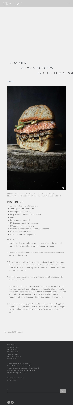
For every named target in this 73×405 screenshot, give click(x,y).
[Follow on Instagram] (12, 402)
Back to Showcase (15, 332)
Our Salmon (11, 345)
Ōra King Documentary (14, 356)
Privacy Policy (11, 380)
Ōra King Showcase (13, 352)
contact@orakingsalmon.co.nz (16, 373)
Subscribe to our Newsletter (15, 378)
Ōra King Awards (12, 354)
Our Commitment (12, 347)
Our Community (12, 349)
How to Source (11, 359)
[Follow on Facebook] (8, 402)
